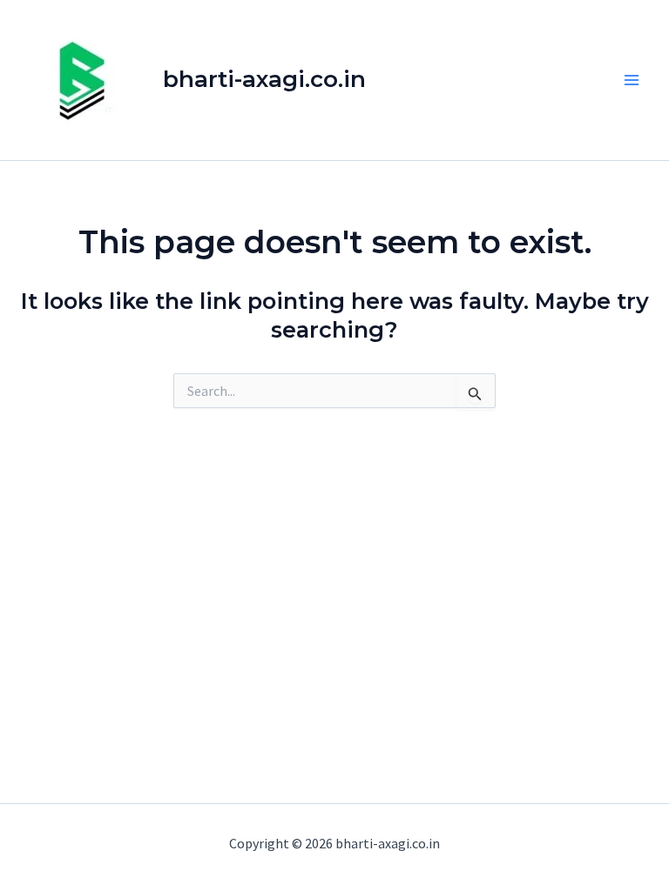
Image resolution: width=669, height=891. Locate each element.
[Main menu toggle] (632, 80)
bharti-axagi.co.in (264, 79)
